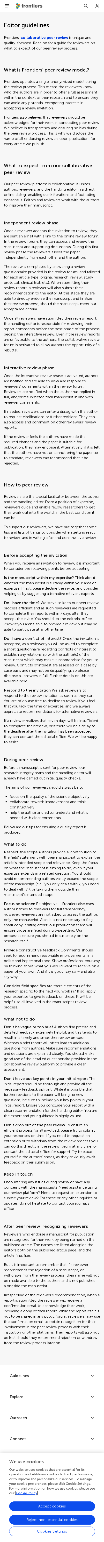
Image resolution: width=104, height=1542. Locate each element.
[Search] (86, 6)
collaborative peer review (44, 37)
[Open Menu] (7, 6)
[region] (52, 1497)
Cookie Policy (26, 1493)
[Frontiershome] (29, 6)
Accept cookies (52, 1506)
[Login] (97, 6)
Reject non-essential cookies (52, 1519)
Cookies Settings (52, 1531)
